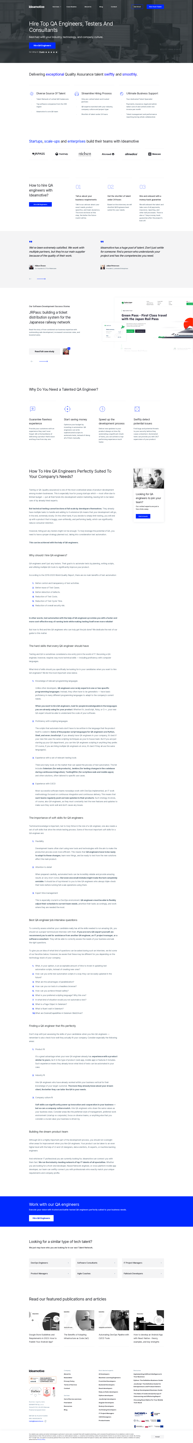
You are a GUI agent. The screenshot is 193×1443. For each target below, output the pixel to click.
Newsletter (68, 1377)
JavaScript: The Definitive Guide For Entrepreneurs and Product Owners (147, 1385)
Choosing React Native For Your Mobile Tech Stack (148, 1401)
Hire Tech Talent (155, 7)
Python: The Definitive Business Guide (148, 1380)
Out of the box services (72, 1399)
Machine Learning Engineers (110, 1377)
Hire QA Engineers (42, 45)
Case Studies (71, 7)
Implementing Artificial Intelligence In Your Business (148, 1375)
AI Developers (104, 1374)
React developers (105, 1388)
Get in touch (143, 516)
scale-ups (52, 141)
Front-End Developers (107, 1381)
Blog (101, 7)
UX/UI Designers (105, 1417)
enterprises (76, 141)
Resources (68, 1406)
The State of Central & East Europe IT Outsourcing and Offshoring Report (147, 1395)
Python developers (106, 1395)
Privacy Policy (41, 1439)
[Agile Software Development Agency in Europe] (37, 6)
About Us (88, 7)
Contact (114, 7)
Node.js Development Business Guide (148, 1390)
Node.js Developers (106, 1406)
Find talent (68, 1402)
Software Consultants (87, 1263)
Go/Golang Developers (107, 1410)
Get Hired (137, 7)
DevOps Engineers (39, 1263)
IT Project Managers (133, 1263)
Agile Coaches (84, 1273)
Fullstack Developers (133, 1273)
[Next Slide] (40, 279)
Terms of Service (70, 1385)
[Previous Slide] (31, 279)
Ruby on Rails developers (108, 1392)
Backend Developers (107, 1385)
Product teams (104, 1420)
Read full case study (44, 351)
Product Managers (39, 1273)
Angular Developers (106, 1402)
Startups (35, 141)
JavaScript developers (107, 1399)
